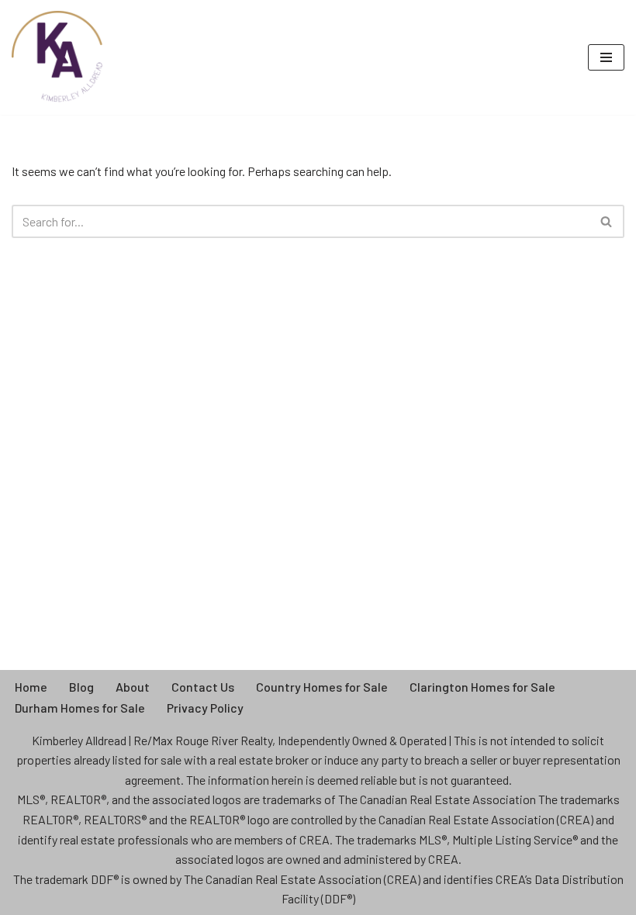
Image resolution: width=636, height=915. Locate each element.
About (133, 686)
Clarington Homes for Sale (482, 686)
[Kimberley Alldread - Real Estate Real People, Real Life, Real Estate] (58, 57)
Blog (81, 686)
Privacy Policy (205, 707)
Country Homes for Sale (322, 686)
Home (31, 686)
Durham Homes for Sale (80, 707)
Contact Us (202, 686)
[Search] (606, 221)
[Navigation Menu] (606, 57)
